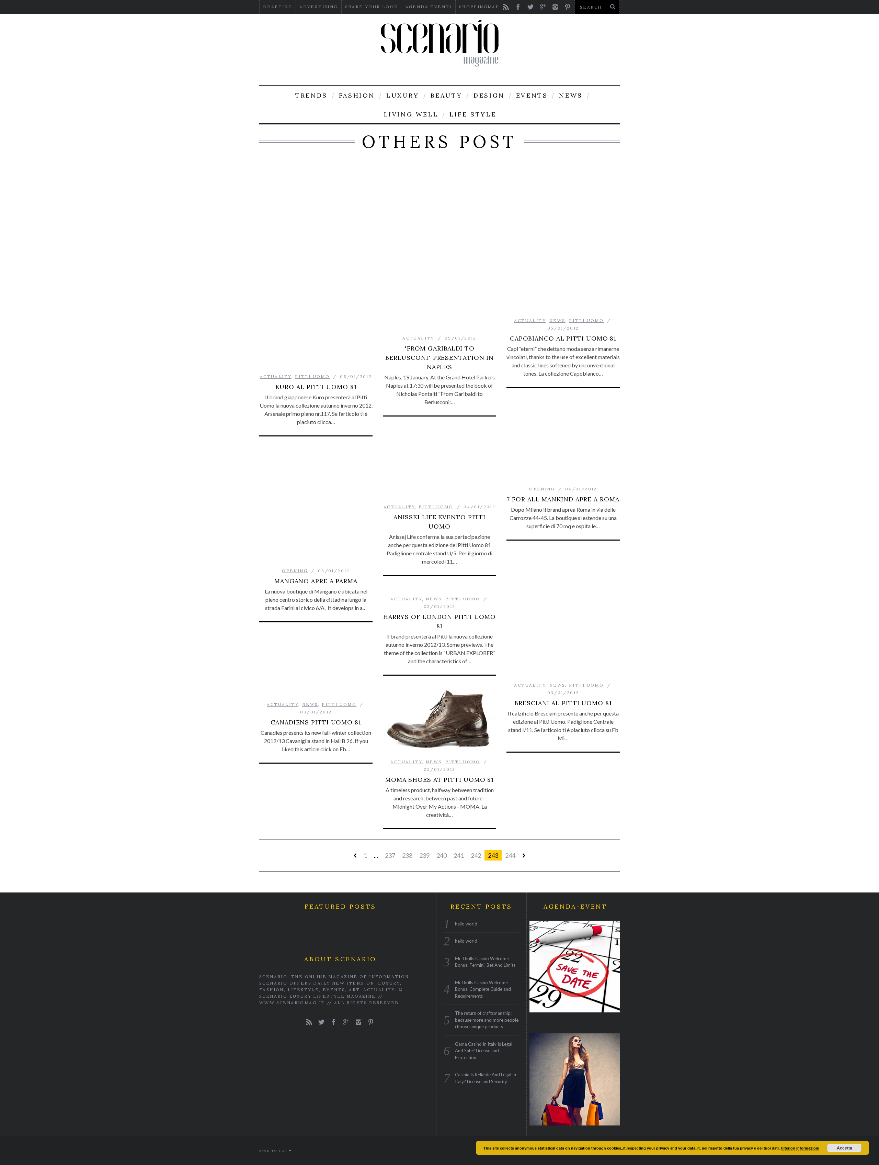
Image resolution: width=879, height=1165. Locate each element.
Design (489, 95)
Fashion (357, 95)
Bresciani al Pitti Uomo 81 (563, 703)
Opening (542, 488)
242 (476, 855)
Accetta (844, 1148)
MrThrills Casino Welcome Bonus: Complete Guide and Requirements (483, 989)
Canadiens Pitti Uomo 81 (316, 722)
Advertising (318, 6)
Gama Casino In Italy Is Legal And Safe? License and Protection (483, 1050)
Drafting (277, 6)
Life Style (472, 114)
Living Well (411, 114)
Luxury (402, 95)
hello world (466, 924)
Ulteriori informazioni (800, 1148)
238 (407, 855)
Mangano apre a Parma (315, 581)
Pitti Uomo (312, 376)
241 (459, 855)
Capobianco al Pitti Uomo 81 (563, 338)
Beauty (447, 95)
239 (424, 855)
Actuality (276, 376)
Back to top (274, 1150)
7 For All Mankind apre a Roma (563, 499)
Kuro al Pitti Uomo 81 (316, 387)
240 (441, 855)
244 (510, 855)
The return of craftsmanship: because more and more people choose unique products (486, 1019)
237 (390, 855)
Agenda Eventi (429, 6)
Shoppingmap (479, 6)
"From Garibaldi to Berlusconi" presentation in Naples (439, 357)
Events (532, 95)
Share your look (371, 6)
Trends (311, 95)
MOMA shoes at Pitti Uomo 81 (439, 780)
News (570, 95)
